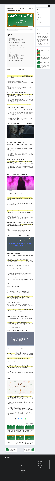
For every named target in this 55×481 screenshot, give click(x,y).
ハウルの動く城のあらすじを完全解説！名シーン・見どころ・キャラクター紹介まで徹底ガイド (42, 40)
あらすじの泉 (27, 1)
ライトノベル (39, 17)
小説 (37, 19)
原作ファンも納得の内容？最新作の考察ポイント (15, 60)
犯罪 (33, 423)
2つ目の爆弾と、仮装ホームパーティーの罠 (14, 49)
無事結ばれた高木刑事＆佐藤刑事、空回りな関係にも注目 (16, 55)
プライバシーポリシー (41, 465)
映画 (37, 24)
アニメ (22, 460)
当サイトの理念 (40, 461)
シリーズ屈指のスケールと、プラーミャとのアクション (16, 58)
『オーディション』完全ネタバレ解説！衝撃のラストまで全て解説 (42, 34)
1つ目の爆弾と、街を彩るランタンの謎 (14, 48)
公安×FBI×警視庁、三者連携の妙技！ (14, 54)
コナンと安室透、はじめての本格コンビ (14, 57)
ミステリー (27, 423)
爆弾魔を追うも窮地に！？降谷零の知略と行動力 (15, 45)
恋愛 (30, 423)
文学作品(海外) (39, 22)
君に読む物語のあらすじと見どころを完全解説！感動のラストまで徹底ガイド (42, 37)
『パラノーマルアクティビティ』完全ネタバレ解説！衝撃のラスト (42, 44)
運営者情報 (39, 463)
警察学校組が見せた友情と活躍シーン (14, 56)
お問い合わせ (39, 467)
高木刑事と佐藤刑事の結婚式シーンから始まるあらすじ (16, 39)
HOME (28, 477)
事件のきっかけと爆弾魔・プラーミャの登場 (15, 40)
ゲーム (38, 12)
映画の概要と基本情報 (12, 38)
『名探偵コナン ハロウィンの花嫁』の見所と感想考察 (16, 52)
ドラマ (38, 14)
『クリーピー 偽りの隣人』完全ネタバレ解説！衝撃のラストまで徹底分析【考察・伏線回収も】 (43, 30)
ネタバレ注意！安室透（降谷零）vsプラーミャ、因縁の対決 (17, 42)
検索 (49, 6)
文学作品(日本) (23, 470)
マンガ (22, 465)
